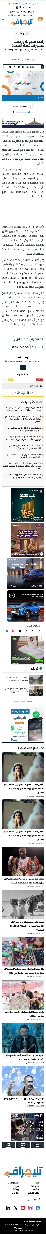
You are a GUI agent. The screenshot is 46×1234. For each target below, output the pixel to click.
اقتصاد (36, 1189)
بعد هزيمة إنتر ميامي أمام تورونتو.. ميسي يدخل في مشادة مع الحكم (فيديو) (23, 476)
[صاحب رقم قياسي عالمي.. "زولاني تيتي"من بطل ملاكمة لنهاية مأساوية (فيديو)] (23, 861)
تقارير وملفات (23, 33)
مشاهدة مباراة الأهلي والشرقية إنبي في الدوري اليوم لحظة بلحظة (24, 429)
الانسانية (37, 347)
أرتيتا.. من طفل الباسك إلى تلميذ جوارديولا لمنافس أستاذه (24, 1014)
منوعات (35, 1186)
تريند (34, 668)
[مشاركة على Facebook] (38, 1208)
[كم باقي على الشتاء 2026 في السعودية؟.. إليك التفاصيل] (36, 680)
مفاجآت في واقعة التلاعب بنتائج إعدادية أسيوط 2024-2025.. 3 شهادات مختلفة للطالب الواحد (22, 466)
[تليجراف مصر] (21, 22)
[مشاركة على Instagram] (30, 1208)
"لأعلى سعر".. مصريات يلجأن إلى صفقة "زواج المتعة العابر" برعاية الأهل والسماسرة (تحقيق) (23, 419)
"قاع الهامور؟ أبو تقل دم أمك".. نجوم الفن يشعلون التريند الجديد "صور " (24, 1057)
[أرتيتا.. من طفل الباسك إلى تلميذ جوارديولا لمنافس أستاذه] (23, 995)
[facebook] (20, 631)
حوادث (15, 1192)
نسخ (23, 367)
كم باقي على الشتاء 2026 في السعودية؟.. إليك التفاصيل (17, 678)
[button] (29, 701)
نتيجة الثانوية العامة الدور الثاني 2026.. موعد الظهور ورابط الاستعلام (16, 692)
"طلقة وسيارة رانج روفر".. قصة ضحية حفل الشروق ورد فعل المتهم (24, 455)
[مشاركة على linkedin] (29, 7)
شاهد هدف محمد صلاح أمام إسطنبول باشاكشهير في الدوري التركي (25, 447)
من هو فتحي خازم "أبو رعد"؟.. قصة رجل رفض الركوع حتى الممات (23, 1100)
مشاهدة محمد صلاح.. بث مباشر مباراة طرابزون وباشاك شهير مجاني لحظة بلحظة (24, 438)
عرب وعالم (34, 1192)
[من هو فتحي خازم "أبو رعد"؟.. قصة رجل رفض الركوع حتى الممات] (23, 1081)
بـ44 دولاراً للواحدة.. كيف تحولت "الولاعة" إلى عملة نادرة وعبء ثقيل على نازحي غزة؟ (23, 971)
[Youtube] (13, 631)
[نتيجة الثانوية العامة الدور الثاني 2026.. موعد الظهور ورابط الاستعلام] (36, 691)
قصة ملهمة (20, 347)
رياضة (16, 1189)
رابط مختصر (23, 357)
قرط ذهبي (21, 339)
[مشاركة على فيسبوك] (20, 7)
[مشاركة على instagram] (23, 7)
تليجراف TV (12, 1182)
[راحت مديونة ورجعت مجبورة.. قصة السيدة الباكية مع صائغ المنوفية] (19, 67)
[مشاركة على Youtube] (23, 1208)
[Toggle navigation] (40, 18)
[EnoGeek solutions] (23, 1228)
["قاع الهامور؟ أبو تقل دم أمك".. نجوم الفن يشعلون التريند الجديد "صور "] (23, 1038)
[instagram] (26, 631)
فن (17, 1186)
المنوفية (37, 339)
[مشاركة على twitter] (26, 7)
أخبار (37, 1182)
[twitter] (32, 631)
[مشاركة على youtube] (17, 7)
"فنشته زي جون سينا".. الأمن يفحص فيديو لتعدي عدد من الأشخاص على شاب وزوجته (24, 409)
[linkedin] (39, 631)
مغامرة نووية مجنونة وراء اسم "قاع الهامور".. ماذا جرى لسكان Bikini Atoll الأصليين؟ (27, 926)
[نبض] (7, 631)
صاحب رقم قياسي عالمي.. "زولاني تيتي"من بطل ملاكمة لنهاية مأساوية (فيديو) (24, 881)
